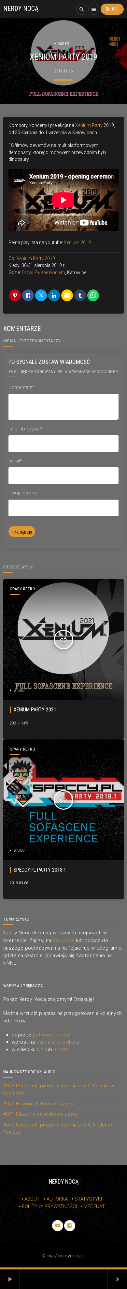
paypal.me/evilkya (57, 1042)
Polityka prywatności (49, 1206)
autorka (57, 1199)
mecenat (94, 1206)
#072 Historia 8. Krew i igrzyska (39, 1104)
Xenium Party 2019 (35, 258)
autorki (61, 1049)
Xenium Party (89, 125)
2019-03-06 (19, 882)
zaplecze (64, 940)
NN (40, 1049)
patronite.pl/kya (51, 1035)
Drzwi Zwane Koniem (43, 272)
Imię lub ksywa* (25, 429)
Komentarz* (21, 387)
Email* (15, 461)
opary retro (22, 588)
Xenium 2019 (77, 242)
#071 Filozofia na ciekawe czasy (40, 1114)
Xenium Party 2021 (35, 710)
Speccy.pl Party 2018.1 (40, 870)
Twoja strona (22, 493)
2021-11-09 (19, 723)
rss (111, 9)
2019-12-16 (63, 71)
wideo (63, 43)
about (32, 1199)
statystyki (88, 1199)
